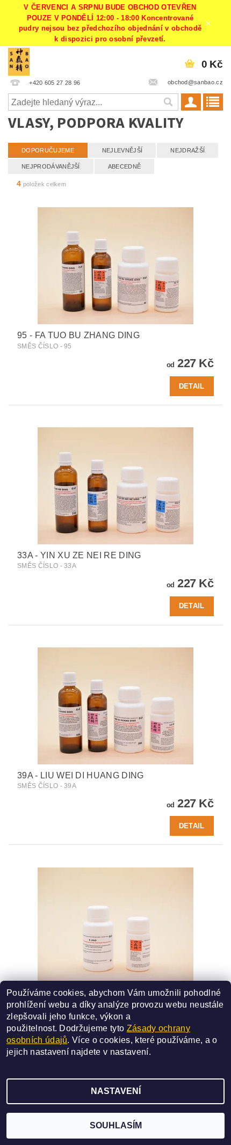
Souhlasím (116, 1125)
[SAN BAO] (19, 60)
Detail (192, 386)
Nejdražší (187, 150)
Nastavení (116, 1091)
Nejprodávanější (50, 166)
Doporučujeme (47, 150)
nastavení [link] (129, 1051)
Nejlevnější (122, 150)
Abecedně (124, 166)
